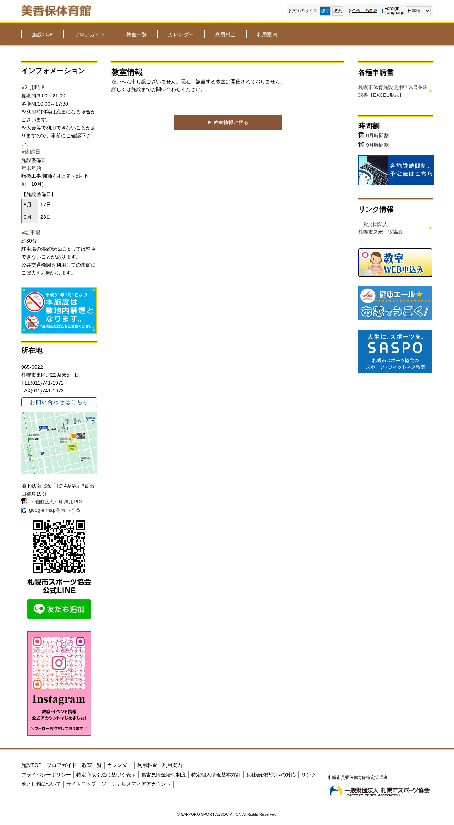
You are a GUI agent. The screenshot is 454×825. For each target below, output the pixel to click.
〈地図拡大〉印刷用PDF (56, 502)
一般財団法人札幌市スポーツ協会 (380, 228)
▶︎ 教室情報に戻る (227, 122)
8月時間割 (377, 135)
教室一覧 (136, 34)
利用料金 (225, 34)
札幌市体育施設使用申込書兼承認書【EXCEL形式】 (393, 91)
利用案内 (267, 34)
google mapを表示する (55, 510)
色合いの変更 (364, 10)
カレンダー (181, 34)
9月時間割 (377, 145)
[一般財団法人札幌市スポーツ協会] (379, 790)
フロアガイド (89, 34)
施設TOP (42, 34)
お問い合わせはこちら (59, 402)
